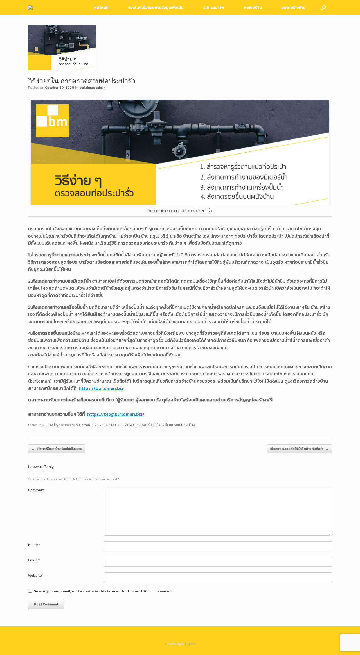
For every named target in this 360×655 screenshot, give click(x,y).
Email (34, 560)
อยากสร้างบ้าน (293, 7)
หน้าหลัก (101, 7)
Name (34, 544)
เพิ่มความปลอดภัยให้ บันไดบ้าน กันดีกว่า (299, 448)
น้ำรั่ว (156, 424)
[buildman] (30, 8)
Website (35, 575)
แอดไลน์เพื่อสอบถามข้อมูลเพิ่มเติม (155, 7)
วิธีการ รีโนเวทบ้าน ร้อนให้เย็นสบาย (56, 448)
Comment (36, 490)
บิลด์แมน (167, 424)
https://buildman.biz (101, 388)
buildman (83, 424)
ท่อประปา (129, 424)
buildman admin (92, 87)
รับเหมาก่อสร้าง (184, 424)
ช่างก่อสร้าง (99, 424)
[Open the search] (323, 7)
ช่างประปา (115, 424)
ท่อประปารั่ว (144, 424)
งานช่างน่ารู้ (50, 424)
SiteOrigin (176, 644)
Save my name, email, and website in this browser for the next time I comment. (103, 591)
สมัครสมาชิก (213, 7)
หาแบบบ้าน (253, 7)
